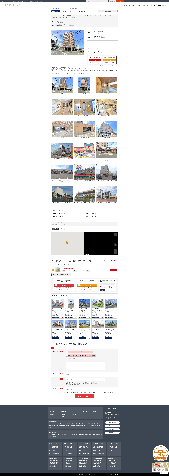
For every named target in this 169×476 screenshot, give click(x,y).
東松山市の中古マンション (84, 449)
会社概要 (143, 5)
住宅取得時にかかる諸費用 (83, 434)
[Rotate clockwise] (116, 244)
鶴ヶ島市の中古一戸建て (98, 447)
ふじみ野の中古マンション (113, 449)
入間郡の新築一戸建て (98, 460)
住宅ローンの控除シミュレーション (56, 436)
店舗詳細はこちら (107, 283)
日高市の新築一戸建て (54, 460)
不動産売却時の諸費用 (86, 423)
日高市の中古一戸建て (54, 462)
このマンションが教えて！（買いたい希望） (80, 351)
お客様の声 (95, 411)
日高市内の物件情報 (53, 458)
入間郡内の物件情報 (97, 458)
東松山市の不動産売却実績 (84, 453)
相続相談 (68, 423)
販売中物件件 (107, 11)
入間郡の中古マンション (98, 463)
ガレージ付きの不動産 (113, 462)
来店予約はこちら (112, 429)
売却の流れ (52, 423)
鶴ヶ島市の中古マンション (99, 449)
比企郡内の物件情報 (68, 458)
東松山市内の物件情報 (83, 443)
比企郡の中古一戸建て (69, 462)
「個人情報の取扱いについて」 (76, 392)
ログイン (120, 1)
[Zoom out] (115, 252)
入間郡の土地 (96, 465)
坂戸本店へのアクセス (112, 422)
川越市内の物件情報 (53, 443)
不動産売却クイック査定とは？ (81, 425)
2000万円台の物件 (112, 466)
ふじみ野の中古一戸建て (113, 447)
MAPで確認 (96, 33)
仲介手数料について (53, 427)
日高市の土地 (52, 465)
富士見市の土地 (82, 465)
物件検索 (125, 5)
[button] (66, 242)
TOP (121, 5)
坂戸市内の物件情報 (68, 443)
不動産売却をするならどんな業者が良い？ (57, 425)
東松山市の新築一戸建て (83, 446)
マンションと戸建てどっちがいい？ (64, 434)
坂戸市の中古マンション (69, 449)
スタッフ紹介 (137, 5)
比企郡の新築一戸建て (69, 460)
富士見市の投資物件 (82, 466)
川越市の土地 (52, 450)
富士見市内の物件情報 (83, 458)
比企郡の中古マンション (69, 463)
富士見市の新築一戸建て (83, 460)
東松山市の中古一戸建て (83, 447)
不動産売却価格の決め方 (70, 425)
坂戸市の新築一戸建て (69, 446)
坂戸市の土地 (67, 450)
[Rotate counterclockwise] (114, 244)
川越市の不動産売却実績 (54, 453)
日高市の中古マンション (54, 463)
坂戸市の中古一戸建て (69, 447)
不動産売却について (65, 411)
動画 (133, 5)
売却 (129, 5)
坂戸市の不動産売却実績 (69, 453)
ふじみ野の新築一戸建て (113, 446)
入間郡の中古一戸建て (98, 462)
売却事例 (63, 414)
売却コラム (63, 416)
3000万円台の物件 (112, 465)
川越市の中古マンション (54, 449)
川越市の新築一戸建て (54, 446)
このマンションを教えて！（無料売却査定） (82, 355)
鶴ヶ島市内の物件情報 (98, 443)
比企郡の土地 (67, 465)
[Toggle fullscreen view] (115, 234)
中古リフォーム (99, 434)
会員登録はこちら (112, 432)
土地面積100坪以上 (112, 463)
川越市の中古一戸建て (54, 447)
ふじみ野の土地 (111, 450)
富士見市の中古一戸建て (83, 462)
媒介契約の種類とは (98, 425)
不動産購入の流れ (53, 434)
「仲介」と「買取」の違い (76, 423)
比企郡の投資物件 (68, 466)
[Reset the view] (115, 244)
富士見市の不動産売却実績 (84, 468)
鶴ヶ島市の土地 (97, 450)
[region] (101, 243)
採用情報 (148, 5)
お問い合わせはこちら (112, 425)
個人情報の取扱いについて (82, 474)
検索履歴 (113, 1)
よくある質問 (91, 425)
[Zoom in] (115, 250)
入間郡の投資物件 (97, 466)
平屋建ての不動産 (112, 460)
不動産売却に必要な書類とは (97, 423)
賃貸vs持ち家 (74, 434)
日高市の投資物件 (53, 466)
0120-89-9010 (107, 287)
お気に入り (98, 1)
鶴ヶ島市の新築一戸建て (98, 446)
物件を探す (52, 411)
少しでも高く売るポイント (60, 423)
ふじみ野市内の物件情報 (113, 443)
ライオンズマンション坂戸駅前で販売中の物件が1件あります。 (104, 65)
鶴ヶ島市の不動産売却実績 (99, 453)
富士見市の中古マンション (84, 463)
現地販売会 (52, 414)
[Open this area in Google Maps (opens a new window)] (87, 254)
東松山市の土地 (82, 450)
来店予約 (74, 414)
